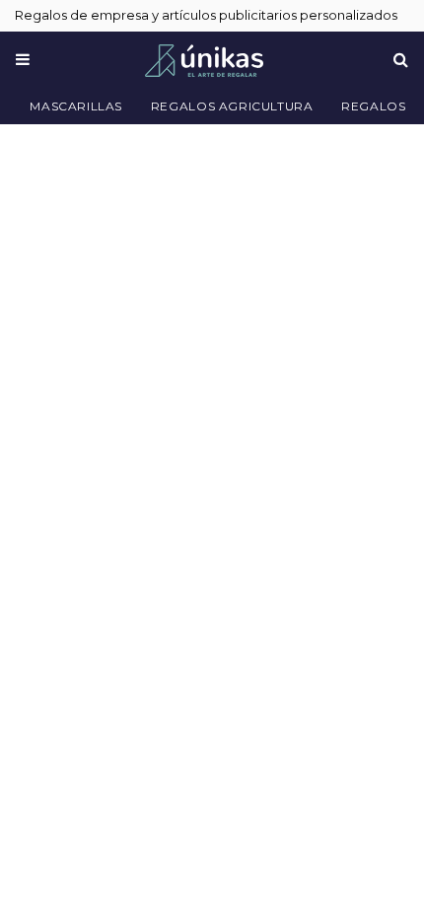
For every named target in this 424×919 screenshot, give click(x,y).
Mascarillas (76, 106)
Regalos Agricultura (232, 106)
